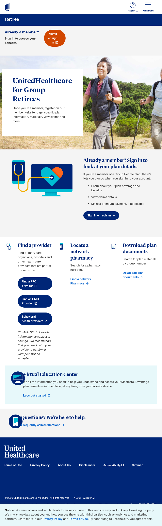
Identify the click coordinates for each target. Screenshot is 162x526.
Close (158, 507)
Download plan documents (133, 275)
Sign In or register (99, 215)
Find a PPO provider (29, 284)
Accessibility (112, 465)
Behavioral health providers (32, 319)
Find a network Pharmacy (80, 281)
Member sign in (52, 38)
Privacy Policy (52, 519)
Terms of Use (78, 519)
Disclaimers (87, 465)
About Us (64, 465)
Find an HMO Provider (30, 301)
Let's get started (34, 395)
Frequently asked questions (40, 425)
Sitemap (137, 465)
